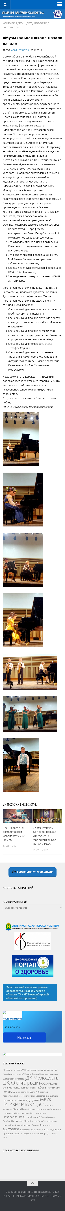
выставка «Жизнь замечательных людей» (38, 1130)
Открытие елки (22, 1113)
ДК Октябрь (18, 1083)
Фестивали (11, 27)
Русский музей (31, 1117)
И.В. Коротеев (42, 1092)
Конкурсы (10, 23)
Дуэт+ (32, 1092)
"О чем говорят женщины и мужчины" (40, 1070)
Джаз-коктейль (22, 1092)
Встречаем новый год (48, 1074)
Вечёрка (35, 1074)
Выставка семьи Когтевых (14, 1079)
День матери (10, 1087)
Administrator (20, 50)
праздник (8, 1133)
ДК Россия (42, 1083)
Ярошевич (26, 1125)
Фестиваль (17, 1121)
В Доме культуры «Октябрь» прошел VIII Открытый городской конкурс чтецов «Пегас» (44, 835)
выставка (11, 1129)
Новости (40, 23)
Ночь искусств (9, 1113)
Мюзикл (17, 1109)
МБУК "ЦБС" (32, 1104)
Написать (24, 1037)
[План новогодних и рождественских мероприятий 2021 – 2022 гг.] (17, 816)
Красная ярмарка (10, 1100)
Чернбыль (42, 1121)
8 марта (27, 1074)
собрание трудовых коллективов (28, 1134)
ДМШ (54, 1083)
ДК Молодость (42, 1077)
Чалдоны (33, 1121)
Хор (26, 1121)
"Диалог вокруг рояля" (13, 1070)
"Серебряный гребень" (13, 1074)
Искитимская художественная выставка (40, 1096)
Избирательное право (12, 1096)
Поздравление (13, 1116)
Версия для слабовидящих (34, 871)
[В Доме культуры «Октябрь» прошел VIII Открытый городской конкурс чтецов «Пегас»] (47, 816)
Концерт (25, 23)
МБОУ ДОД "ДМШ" (29, 1100)
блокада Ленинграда (41, 1125)
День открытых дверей (28, 1088)
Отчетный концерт (38, 1113)
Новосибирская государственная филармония (41, 1109)
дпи (59, 1130)
